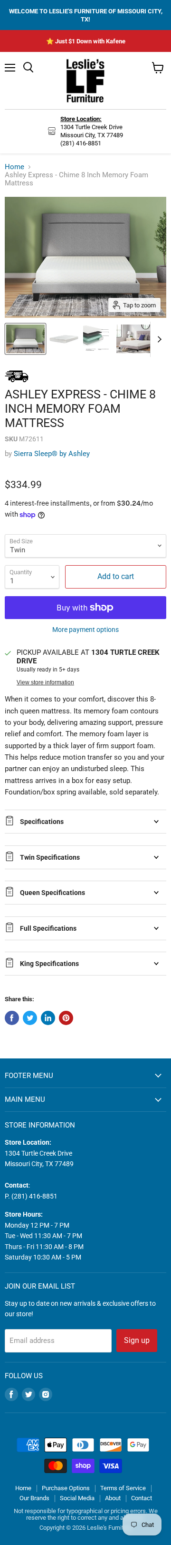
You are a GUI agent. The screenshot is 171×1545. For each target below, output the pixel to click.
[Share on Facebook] (12, 1018)
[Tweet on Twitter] (30, 1018)
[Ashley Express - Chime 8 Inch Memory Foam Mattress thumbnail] (25, 339)
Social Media (77, 1498)
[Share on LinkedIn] (48, 1018)
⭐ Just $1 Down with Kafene (85, 41)
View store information (45, 682)
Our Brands (34, 1498)
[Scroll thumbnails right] (157, 339)
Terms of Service (123, 1488)
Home (14, 167)
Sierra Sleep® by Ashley (52, 453)
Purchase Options (66, 1488)
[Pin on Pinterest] (66, 1018)
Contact (141, 1498)
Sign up (137, 1340)
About (113, 1498)
